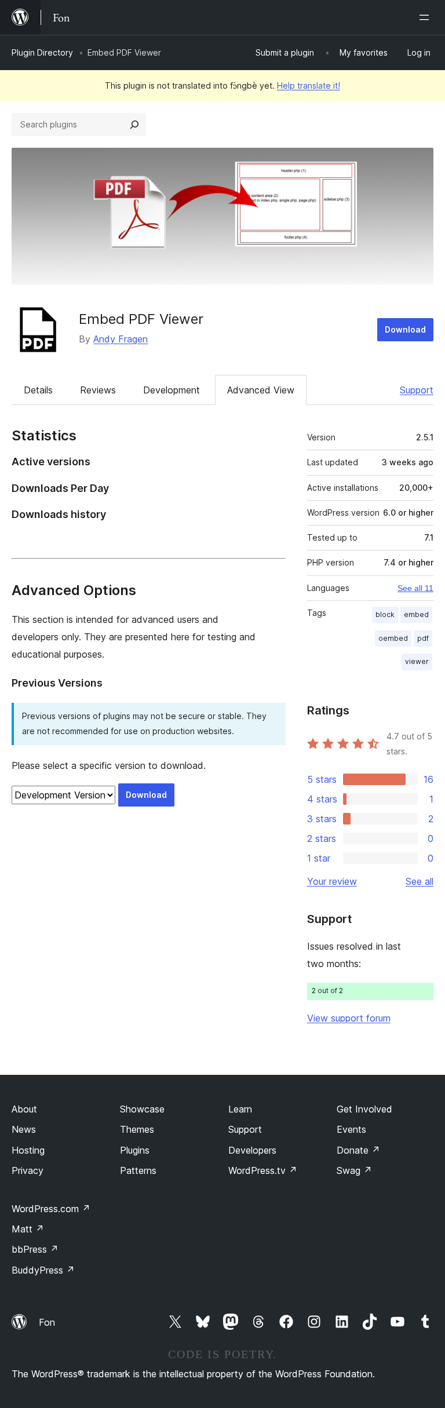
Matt (28, 1229)
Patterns (138, 1170)
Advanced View (260, 390)
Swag (354, 1170)
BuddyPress (43, 1270)
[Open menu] (426, 17)
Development (171, 390)
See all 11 (415, 588)
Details (38, 390)
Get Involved (364, 1109)
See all (419, 881)
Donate (358, 1150)
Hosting (28, 1150)
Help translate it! (308, 85)
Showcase (142, 1109)
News (24, 1129)
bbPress (35, 1249)
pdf (423, 638)
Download (405, 329)
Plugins (134, 1150)
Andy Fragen (120, 339)
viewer (417, 661)
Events (351, 1129)
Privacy (27, 1170)
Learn (240, 1109)
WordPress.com (51, 1208)
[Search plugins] (134, 124)
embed (416, 614)
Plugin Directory (42, 52)
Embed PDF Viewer (141, 319)
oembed (393, 638)
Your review (332, 881)
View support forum (349, 1018)
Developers (252, 1150)
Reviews (98, 390)
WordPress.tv (262, 1170)
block (385, 614)
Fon (47, 1322)
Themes (137, 1129)
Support (416, 390)
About (24, 1109)
